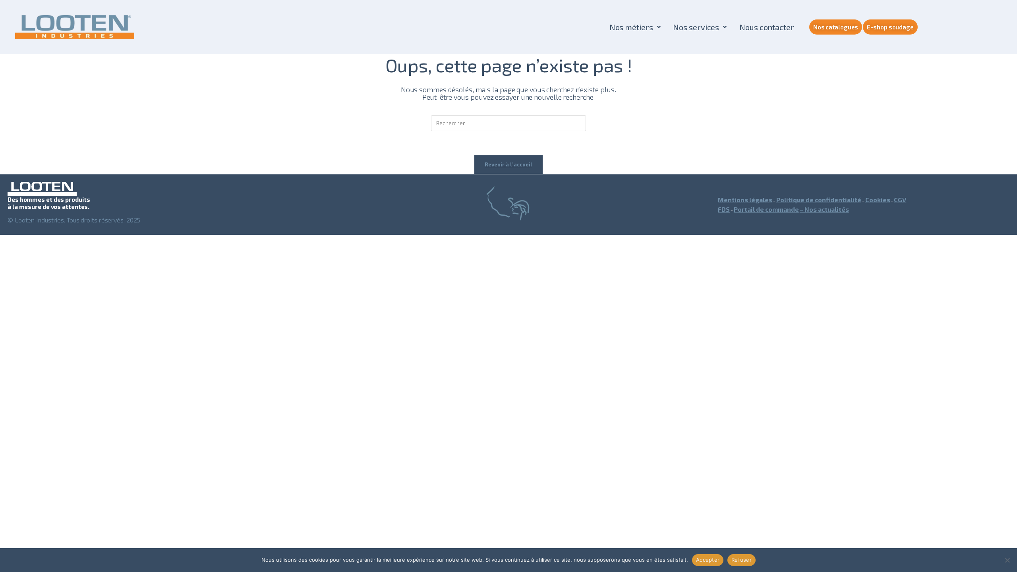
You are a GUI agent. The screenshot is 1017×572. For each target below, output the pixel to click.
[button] (635, 27)
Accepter (707, 560)
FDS (724, 209)
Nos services (696, 27)
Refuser (741, 560)
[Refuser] (1007, 560)
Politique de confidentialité (818, 199)
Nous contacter (766, 27)
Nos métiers (631, 27)
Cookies (877, 199)
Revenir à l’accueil (508, 164)
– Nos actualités (824, 209)
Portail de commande (766, 209)
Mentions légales (745, 199)
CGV (900, 199)
